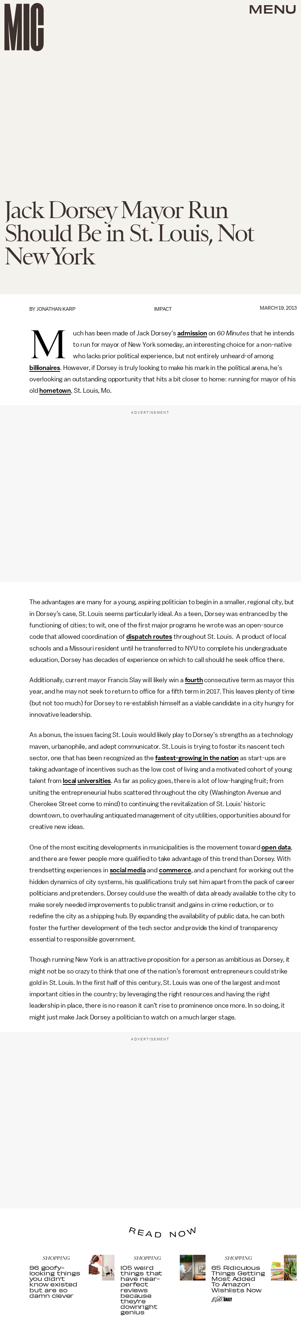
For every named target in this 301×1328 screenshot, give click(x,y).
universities (94, 780)
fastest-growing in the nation (197, 758)
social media (128, 870)
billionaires (44, 367)
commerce (175, 870)
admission (192, 333)
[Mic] (24, 27)
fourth (194, 680)
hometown (55, 390)
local (69, 780)
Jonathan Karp (56, 309)
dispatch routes (149, 636)
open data (276, 847)
